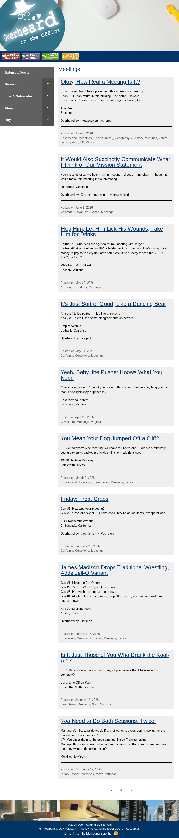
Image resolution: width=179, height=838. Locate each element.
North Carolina (101, 704)
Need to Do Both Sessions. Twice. (108, 721)
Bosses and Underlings (76, 138)
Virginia (96, 422)
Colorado (66, 212)
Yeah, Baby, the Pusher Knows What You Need (111, 375)
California (67, 355)
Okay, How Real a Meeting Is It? (100, 81)
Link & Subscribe (18, 96)
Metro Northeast (106, 774)
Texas (129, 482)
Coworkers (81, 212)
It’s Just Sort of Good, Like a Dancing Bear (113, 304)
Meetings (151, 138)
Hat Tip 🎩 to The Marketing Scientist (86, 833)
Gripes (94, 212)
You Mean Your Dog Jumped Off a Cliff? (110, 438)
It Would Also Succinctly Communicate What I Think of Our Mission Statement (115, 162)
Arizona (66, 287)
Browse (11, 84)
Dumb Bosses (70, 774)
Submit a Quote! (18, 72)
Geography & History (129, 138)
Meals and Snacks (89, 638)
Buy (8, 120)
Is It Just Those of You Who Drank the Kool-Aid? (115, 658)
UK (82, 142)
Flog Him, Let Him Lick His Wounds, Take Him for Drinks (112, 231)
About (9, 108)
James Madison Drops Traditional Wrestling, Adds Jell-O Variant (115, 570)
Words (90, 142)
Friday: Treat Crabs (84, 499)
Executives (101, 482)
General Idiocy (103, 138)
